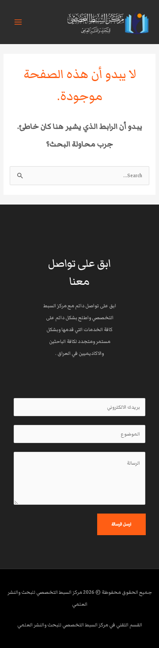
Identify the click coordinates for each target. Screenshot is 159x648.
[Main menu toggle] (18, 22)
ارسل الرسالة (121, 524)
